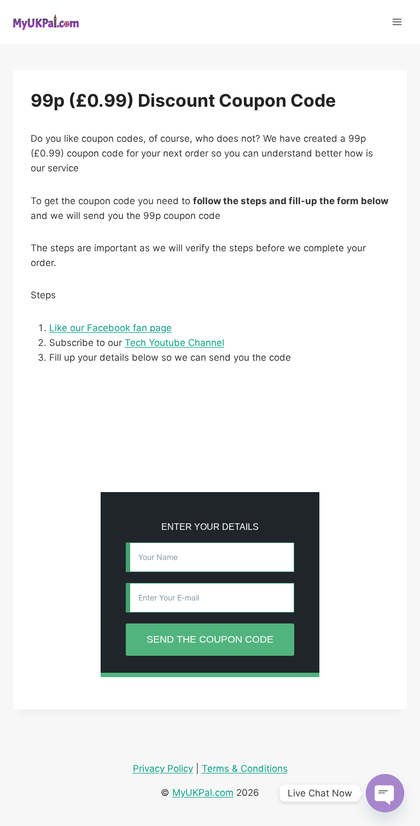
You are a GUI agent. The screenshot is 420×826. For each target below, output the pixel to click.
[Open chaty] (385, 793)
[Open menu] (397, 21)
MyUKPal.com (203, 792)
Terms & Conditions (245, 768)
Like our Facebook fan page (110, 327)
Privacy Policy (163, 768)
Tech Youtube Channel (174, 342)
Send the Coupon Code (210, 639)
